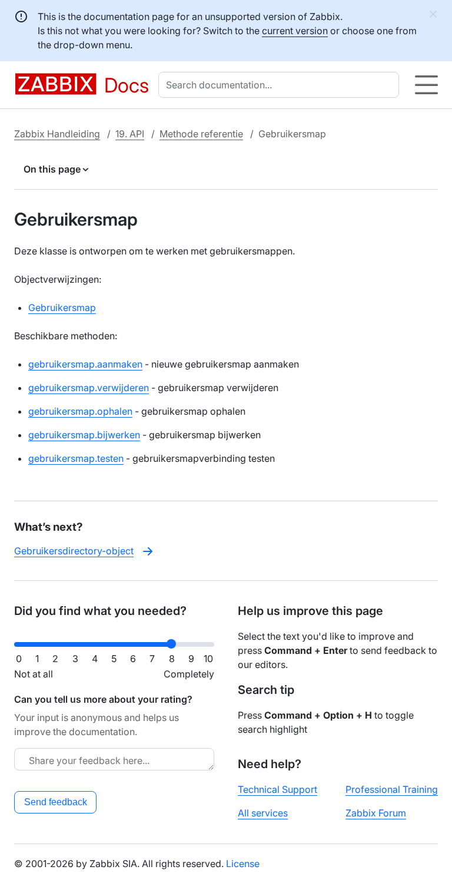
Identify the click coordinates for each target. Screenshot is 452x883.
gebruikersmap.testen (76, 458)
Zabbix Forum (375, 813)
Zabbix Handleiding (57, 134)
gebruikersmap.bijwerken (84, 435)
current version (295, 31)
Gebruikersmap (62, 307)
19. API (129, 134)
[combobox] (281, 85)
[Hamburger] (426, 84)
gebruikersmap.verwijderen (88, 387)
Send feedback (55, 802)
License (243, 863)
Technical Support (277, 789)
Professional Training (391, 789)
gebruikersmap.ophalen (80, 411)
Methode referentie (201, 134)
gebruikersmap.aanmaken (85, 364)
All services (263, 813)
